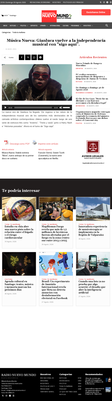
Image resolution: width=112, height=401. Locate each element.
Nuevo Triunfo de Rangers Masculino (89, 64)
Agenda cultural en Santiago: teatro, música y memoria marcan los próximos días (19, 285)
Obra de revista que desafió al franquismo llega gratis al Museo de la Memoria (94, 381)
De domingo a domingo (84, 92)
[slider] (67, 107)
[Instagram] (104, 2)
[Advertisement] (56, 325)
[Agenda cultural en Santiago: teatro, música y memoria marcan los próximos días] (19, 264)
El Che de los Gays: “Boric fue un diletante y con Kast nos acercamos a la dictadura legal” (92, 101)
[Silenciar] (60, 107)
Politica (79, 123)
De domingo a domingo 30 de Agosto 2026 (90, 88)
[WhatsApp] (34, 57)
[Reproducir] (5, 107)
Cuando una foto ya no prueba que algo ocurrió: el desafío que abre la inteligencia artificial (92, 287)
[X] (28, 57)
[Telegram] (107, 2)
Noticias (79, 81)
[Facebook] (21, 57)
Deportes (79, 68)
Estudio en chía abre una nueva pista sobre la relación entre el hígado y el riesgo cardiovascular (19, 232)
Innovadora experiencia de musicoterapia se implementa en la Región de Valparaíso (93, 230)
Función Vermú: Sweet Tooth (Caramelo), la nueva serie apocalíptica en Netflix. (51, 156)
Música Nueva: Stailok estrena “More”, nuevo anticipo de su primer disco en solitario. (18, 156)
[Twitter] (100, 2)
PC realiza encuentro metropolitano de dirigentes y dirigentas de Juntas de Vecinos (91, 76)
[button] (107, 25)
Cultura (8, 279)
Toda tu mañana (18, 32)
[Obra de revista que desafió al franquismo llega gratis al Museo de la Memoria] (108, 379)
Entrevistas (80, 106)
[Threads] (13, 395)
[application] (37, 107)
